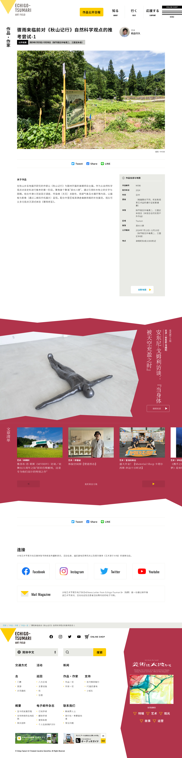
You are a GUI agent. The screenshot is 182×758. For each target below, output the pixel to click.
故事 (148, 721)
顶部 (5, 625)
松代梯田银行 (93, 681)
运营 (161, 721)
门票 (19, 681)
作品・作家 (8, 37)
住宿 (41, 695)
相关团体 (21, 722)
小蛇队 (90, 690)
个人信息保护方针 (47, 724)
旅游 (19, 686)
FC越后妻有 (92, 686)
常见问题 (69, 722)
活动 (40, 665)
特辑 (141, 713)
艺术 (154, 713)
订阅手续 (43, 711)
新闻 (66, 665)
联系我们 (69, 705)
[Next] (153, 483)
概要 (18, 705)
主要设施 (43, 686)
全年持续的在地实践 (25, 717)
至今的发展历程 (24, 711)
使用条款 (43, 720)
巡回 (40, 676)
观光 (167, 713)
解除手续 (43, 715)
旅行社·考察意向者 (73, 717)
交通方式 (21, 665)
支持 (88, 676)
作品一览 (24, 625)
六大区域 (43, 681)
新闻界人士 (70, 711)
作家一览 (69, 686)
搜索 (100, 652)
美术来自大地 (91, 484)
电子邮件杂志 (45, 705)
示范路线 (21, 690)
